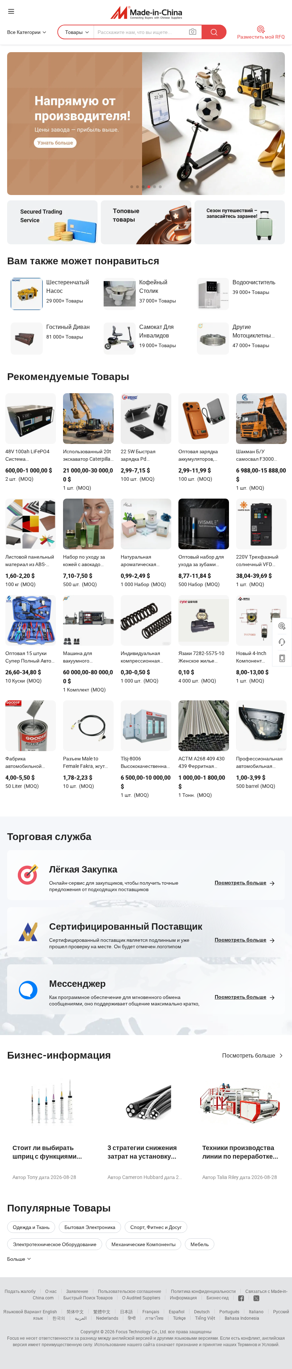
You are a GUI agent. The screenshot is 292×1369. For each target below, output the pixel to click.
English (50, 1311)
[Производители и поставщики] (146, 12)
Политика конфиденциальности (203, 1291)
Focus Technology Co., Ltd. (141, 1331)
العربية (81, 1318)
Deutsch (202, 1311)
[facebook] (241, 1297)
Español (176, 1311)
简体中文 (75, 1311)
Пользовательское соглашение (129, 1291)
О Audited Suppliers (141, 1297)
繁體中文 (101, 1311)
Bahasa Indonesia (242, 1318)
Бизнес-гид (218, 1297)
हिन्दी (132, 1318)
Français (150, 1311)
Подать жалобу (20, 1291)
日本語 (126, 1311)
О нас (51, 1291)
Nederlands (107, 1318)
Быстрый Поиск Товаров (88, 1297)
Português (229, 1311)
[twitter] (256, 1297)
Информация (183, 1297)
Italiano (256, 1311)
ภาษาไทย (154, 1318)
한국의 (58, 1318)
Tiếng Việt (205, 1318)
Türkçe (179, 1318)
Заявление (77, 1291)
